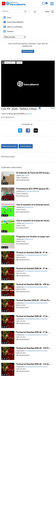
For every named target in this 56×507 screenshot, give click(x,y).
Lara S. (30, 114)
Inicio (9, 17)
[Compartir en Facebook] (28, 130)
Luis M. (26, 175)
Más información (9, 146)
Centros (10, 31)
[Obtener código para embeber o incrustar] (36, 130)
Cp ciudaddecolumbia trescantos (36, 255)
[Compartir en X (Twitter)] (20, 130)
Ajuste (52, 108)
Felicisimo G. (28, 207)
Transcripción (25, 146)
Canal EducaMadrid (15, 22)
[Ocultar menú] (49, 12)
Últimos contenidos (15, 27)
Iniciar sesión (28, 51)
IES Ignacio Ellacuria (31, 191)
